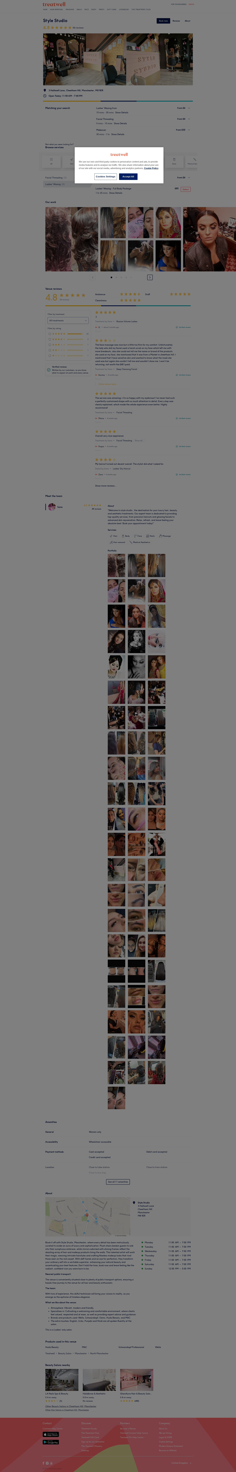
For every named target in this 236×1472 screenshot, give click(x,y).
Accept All (128, 176)
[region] (119, 165)
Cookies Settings (105, 176)
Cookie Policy (151, 168)
